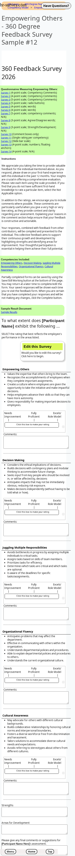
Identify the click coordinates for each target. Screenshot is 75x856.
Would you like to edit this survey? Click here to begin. (41, 351)
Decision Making (32, 263)
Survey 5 (5, 106)
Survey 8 (5, 120)
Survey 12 (6, 141)
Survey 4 (5, 103)
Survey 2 (5, 96)
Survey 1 (5, 92)
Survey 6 (5, 110)
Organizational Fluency (31, 266)
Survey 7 (5, 113)
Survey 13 (6, 144)
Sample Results (9, 312)
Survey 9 (5, 127)
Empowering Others (11, 263)
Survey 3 (5, 99)
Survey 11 (6, 137)
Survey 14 (6, 151)
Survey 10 (6, 134)
